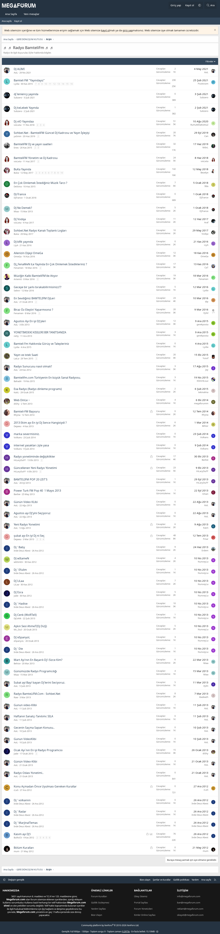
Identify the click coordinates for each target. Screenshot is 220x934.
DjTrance (18, 197)
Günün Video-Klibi (25, 761)
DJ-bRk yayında (23, 242)
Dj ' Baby (19, 547)
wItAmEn (18, 561)
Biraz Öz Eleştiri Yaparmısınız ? (33, 310)
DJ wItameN (21, 558)
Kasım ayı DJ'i (22, 834)
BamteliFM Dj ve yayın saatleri (33, 144)
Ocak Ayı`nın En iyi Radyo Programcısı (38, 750)
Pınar (205, 538)
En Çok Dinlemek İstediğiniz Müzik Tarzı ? (40, 183)
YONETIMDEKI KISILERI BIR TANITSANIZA (40, 332)
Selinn (17, 290)
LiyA (16, 245)
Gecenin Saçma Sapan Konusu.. (34, 727)
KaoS (205, 527)
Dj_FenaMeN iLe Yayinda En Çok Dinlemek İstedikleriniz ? (50, 264)
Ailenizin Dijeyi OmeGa (28, 253)
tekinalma (203, 392)
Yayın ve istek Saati (26, 355)
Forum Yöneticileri (143, 908)
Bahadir (18, 381)
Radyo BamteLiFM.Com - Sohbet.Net (37, 694)
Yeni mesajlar (31, 14)
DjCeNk (17, 618)
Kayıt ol (18, 21)
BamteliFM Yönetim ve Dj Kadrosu (36, 158)
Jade (16, 595)
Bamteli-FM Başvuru (27, 411)
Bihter (205, 425)
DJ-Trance (20, 194)
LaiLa (16, 358)
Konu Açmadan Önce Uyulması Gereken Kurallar (45, 786)
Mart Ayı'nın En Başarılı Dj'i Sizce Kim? (38, 660)
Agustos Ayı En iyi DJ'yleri (30, 321)
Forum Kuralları (99, 896)
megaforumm (201, 403)
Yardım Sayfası (98, 908)
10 (46, 83)
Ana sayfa (7, 21)
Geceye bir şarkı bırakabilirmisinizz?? (37, 287)
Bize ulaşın (145, 879)
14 (63, 83)
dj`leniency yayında (26, 94)
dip (206, 301)
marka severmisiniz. (27, 434)
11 (50, 83)
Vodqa (205, 233)
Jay (206, 369)
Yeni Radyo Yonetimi (27, 524)
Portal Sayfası (141, 902)
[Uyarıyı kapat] (214, 30)
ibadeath (203, 697)
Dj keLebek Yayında (26, 108)
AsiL (16, 72)
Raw (16, 697)
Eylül (206, 312)
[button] (199, 5)
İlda (206, 186)
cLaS (16, 790)
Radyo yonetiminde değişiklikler (34, 456)
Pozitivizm (203, 83)
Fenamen (18, 267)
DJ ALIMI (19, 69)
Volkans (18, 437)
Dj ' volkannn (22, 800)
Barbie (205, 459)
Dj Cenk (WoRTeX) (25, 615)
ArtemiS (18, 279)
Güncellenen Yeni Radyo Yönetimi (35, 468)
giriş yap (128, 30)
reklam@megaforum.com (190, 908)
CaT (206, 267)
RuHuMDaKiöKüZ (199, 124)
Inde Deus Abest (22, 550)
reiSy (16, 335)
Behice (17, 663)
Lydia (16, 83)
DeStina (18, 186)
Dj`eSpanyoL (22, 637)
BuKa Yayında (22, 169)
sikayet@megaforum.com (190, 914)
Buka (16, 172)
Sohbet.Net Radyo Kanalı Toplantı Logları (40, 230)
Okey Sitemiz (140, 896)
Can (206, 136)
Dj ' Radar (20, 811)
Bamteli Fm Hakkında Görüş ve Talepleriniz (41, 344)
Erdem (205, 550)
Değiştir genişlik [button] (16, 879)
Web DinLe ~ (22, 400)
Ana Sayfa (11, 14)
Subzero (18, 97)
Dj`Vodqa (20, 219)
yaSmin (17, 136)
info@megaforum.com (188, 896)
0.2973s (126, 931)
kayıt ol (105, 30)
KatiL (16, 392)
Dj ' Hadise (21, 603)
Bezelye (204, 172)
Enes (16, 147)
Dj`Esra (18, 592)
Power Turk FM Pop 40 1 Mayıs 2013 (37, 490)
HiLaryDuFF (20, 460)
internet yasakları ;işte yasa (31, 445)
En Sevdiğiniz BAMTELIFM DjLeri (34, 298)
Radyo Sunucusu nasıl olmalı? (33, 366)
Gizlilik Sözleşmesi (100, 902)
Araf (206, 222)
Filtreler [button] (209, 61)
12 (54, 83)
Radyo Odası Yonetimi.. (28, 773)
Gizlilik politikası (181, 879)
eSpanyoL (19, 640)
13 (58, 83)
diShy (16, 403)
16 (71, 83)
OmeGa (17, 256)
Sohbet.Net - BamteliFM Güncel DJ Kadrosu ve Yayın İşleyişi (52, 133)
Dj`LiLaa (19, 581)
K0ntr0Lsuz (202, 380)
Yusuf (205, 358)
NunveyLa (203, 561)
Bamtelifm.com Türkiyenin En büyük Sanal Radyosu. (47, 377)
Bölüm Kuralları (24, 848)
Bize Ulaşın (96, 914)
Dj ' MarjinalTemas (26, 823)
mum (16, 851)
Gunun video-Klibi (25, 705)
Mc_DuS (18, 629)
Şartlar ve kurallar (162, 879)
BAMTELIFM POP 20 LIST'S (30, 479)
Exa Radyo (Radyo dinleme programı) (38, 389)
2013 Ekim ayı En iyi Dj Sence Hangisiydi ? (40, 423)
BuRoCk (18, 837)
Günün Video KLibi (26, 502)
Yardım (195, 879)
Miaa (16, 211)
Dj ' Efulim (20, 570)
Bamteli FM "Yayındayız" (29, 80)
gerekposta (202, 324)
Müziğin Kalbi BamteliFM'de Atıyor (36, 276)
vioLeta (17, 124)
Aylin (205, 685)
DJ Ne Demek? (23, 208)
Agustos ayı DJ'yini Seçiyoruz (32, 513)
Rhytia (17, 414)
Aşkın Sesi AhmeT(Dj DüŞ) (30, 626)
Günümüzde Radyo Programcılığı (35, 671)
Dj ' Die (18, 649)
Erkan (205, 493)
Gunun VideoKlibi (25, 739)
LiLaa (16, 584)
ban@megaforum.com (188, 902)
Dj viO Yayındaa (24, 121)
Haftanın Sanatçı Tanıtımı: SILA (33, 716)
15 (67, 83)
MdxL (205, 147)
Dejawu (17, 426)
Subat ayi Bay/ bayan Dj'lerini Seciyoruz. (39, 682)
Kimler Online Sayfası (144, 914)
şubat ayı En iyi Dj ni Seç (29, 536)
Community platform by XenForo (110, 925)
